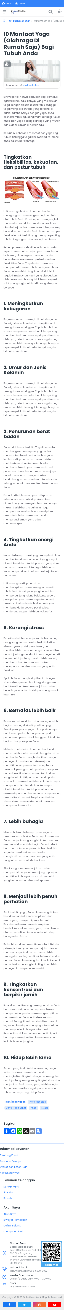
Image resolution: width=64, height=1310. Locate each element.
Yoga (33, 1107)
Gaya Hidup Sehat (16, 1107)
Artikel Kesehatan (19, 20)
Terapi (44, 1107)
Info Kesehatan (31, 85)
